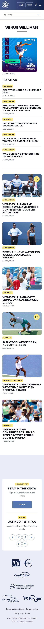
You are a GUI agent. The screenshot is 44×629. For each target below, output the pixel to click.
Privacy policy (32, 609)
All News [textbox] (8, 14)
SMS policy (18, 613)
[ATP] (21, 4)
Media (27, 613)
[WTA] (29, 4)
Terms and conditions (15, 609)
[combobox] (22, 14)
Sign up (22, 504)
